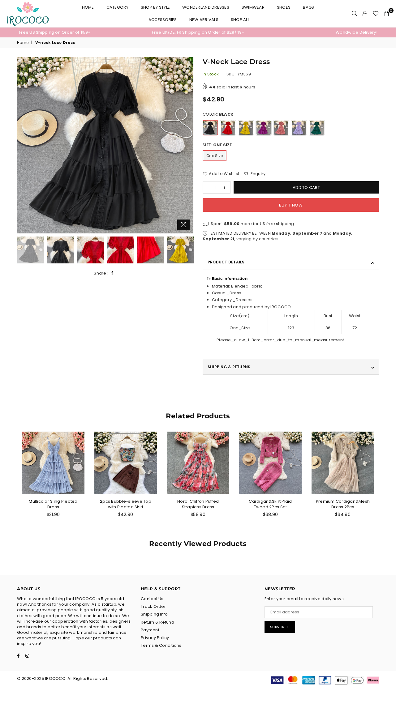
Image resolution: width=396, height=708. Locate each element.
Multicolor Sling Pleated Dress (53, 504)
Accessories (162, 20)
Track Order (153, 606)
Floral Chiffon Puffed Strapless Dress (198, 504)
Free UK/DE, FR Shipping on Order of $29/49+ (198, 32)
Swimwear (253, 7)
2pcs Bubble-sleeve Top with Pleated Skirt (125, 504)
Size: (217, 145)
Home (88, 7)
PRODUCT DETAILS (226, 262)
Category (117, 7)
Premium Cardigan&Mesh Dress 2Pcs (343, 504)
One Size (214, 155)
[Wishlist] (375, 13)
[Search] (354, 13)
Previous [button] (22, 145)
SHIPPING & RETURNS (229, 366)
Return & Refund (157, 622)
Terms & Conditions (161, 645)
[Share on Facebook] (112, 273)
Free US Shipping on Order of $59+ (55, 32)
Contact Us (152, 599)
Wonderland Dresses (205, 7)
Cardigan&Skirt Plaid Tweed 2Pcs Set (270, 504)
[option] (79, 32)
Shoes (284, 7)
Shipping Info (154, 614)
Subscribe (280, 627)
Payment (150, 630)
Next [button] (188, 145)
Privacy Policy (155, 638)
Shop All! (241, 20)
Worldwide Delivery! (356, 32)
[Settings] (365, 13)
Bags (308, 7)
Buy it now (291, 205)
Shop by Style (155, 7)
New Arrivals (203, 20)
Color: (218, 114)
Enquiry (257, 174)
